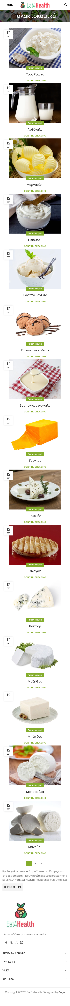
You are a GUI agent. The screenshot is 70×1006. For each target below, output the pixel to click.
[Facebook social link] (6, 942)
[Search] (66, 5)
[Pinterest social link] (21, 942)
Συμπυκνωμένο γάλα (35, 405)
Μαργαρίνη (35, 184)
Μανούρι (35, 847)
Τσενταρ (35, 460)
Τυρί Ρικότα (35, 74)
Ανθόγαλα (35, 129)
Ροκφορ (35, 626)
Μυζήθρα (35, 681)
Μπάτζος (35, 736)
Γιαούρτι (35, 240)
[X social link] (11, 942)
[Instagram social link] (16, 942)
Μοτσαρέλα (35, 791)
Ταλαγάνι (35, 571)
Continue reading (35, 81)
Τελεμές (35, 516)
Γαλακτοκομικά (35, 68)
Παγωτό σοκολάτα (35, 350)
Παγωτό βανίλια (35, 295)
